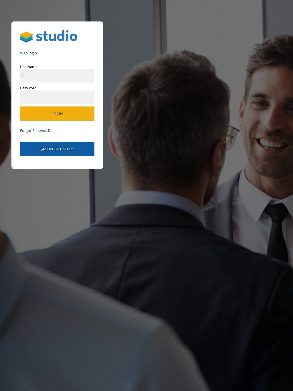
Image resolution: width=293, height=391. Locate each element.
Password (28, 87)
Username (28, 66)
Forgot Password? (35, 130)
